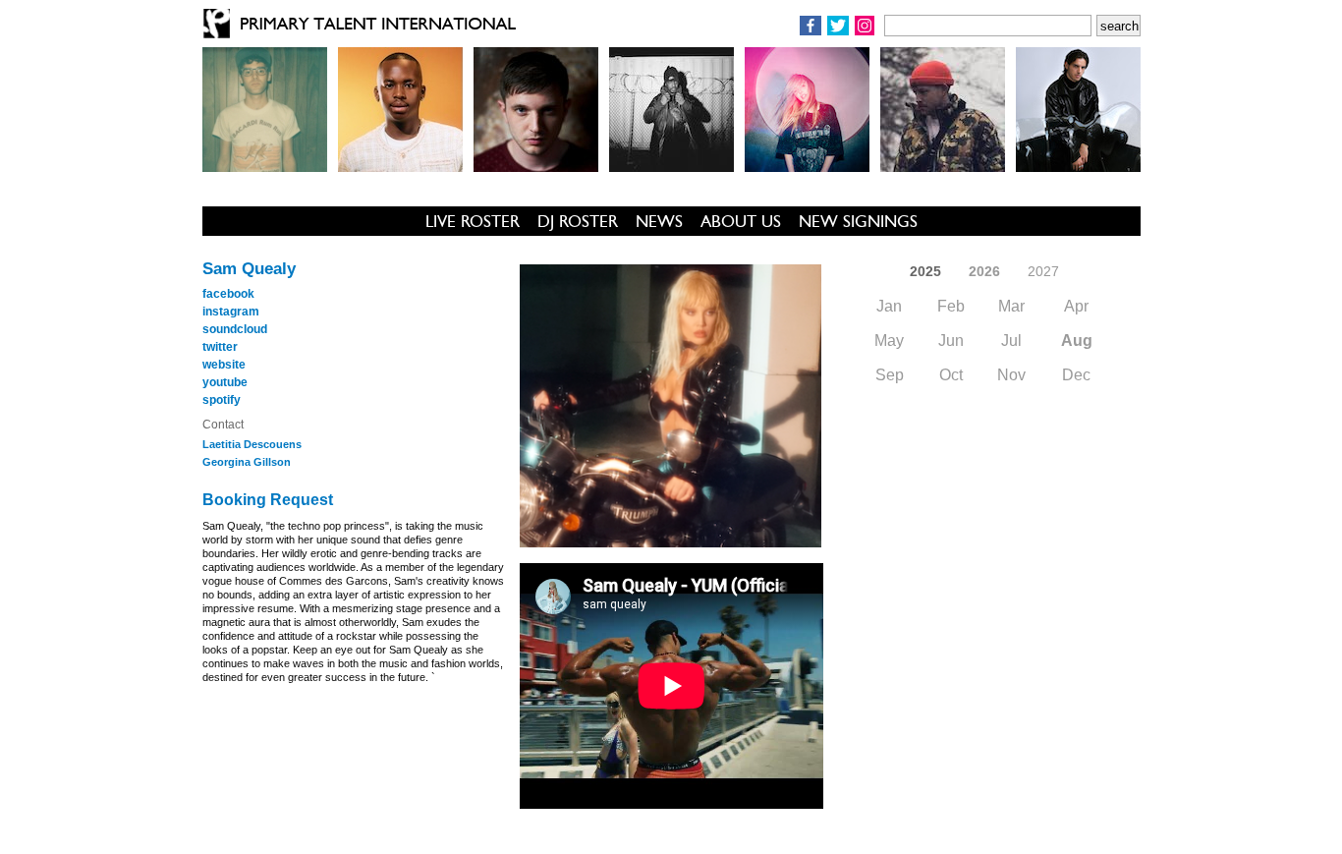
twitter (220, 347)
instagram (230, 311)
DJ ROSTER (577, 221)
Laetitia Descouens (252, 444)
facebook (228, 294)
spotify (221, 400)
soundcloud (234, 329)
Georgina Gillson (246, 462)
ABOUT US (740, 221)
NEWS (659, 221)
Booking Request (267, 499)
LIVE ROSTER (472, 221)
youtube (225, 382)
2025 (925, 271)
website (224, 364)
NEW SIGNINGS (858, 221)
